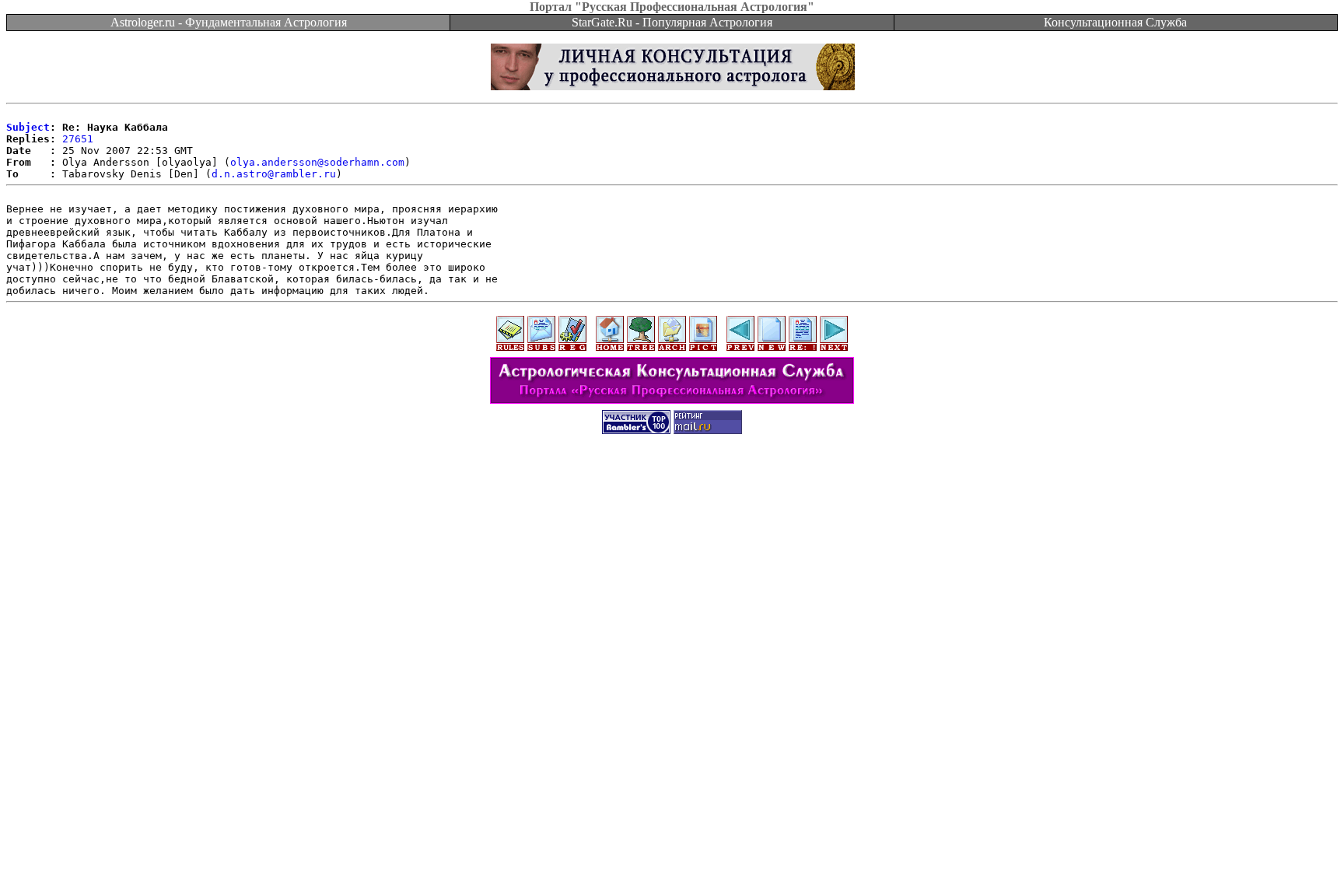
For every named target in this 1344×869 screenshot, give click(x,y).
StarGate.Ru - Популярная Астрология (672, 22)
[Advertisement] (672, 480)
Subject (28, 127)
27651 (77, 139)
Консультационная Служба (1115, 22)
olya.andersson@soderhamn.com (317, 162)
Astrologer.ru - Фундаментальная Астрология (228, 22)
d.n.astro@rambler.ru (274, 174)
